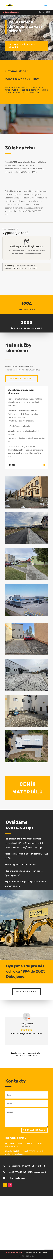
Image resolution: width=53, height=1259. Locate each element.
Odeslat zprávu (34, 1130)
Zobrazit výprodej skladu (22, 45)
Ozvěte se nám (26, 992)
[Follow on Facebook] (5, 1185)
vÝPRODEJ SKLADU (21, 379)
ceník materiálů (27, 788)
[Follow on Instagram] (10, 1185)
